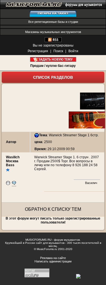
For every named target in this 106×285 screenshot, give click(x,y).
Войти (73, 51)
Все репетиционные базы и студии (53, 21)
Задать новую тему (53, 59)
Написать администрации (53, 261)
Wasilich (13, 157)
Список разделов (53, 77)
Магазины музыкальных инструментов (53, 32)
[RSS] (53, 41)
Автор (11, 142)
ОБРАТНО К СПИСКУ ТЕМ (53, 209)
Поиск (58, 51)
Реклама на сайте (53, 258)
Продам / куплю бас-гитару (53, 66)
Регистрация (38, 51)
